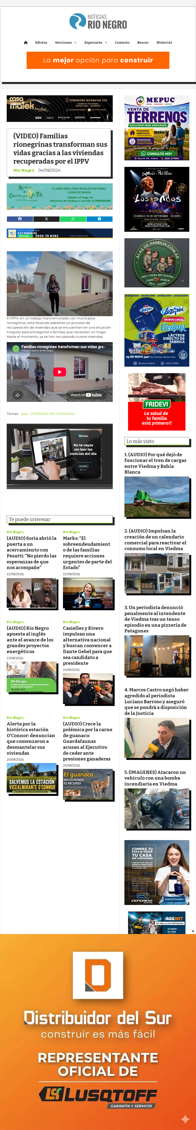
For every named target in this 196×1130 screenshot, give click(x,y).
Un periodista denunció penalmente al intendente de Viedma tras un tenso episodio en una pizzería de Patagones (155, 619)
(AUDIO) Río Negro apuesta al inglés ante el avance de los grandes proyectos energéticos (30, 639)
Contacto (122, 43)
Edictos (41, 43)
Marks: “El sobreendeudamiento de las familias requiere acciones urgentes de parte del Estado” (87, 552)
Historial (164, 43)
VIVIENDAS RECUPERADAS (52, 414)
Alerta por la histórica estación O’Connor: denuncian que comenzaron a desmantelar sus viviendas (31, 738)
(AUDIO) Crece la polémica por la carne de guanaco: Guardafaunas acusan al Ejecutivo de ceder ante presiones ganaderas (87, 741)
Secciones (63, 43)
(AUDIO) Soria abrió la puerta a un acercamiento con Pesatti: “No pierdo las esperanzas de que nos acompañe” (31, 552)
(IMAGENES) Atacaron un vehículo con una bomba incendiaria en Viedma (155, 778)
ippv (24, 414)
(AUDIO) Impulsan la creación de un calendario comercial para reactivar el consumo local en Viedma (155, 539)
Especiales (93, 43)
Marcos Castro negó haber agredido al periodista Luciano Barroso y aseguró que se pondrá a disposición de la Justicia (156, 701)
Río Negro (23, 170)
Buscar (143, 43)
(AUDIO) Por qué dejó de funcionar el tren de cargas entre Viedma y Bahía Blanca (155, 463)
